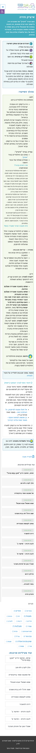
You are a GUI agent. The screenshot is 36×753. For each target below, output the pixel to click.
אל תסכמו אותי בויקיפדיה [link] (19, 674)
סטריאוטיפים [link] (26, 631)
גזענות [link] (27, 616)
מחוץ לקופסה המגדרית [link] (20, 697)
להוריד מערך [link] (27, 457)
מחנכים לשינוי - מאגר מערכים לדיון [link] (26, 9)
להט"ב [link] (9, 621)
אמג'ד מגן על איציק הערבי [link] (19, 726)
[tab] (18, 383)
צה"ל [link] (16, 636)
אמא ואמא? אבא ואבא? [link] (20, 682)
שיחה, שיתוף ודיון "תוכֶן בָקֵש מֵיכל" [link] (20, 659)
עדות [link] (14, 631)
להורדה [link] (29, 376)
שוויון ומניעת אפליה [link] (23, 641)
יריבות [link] (19, 621)
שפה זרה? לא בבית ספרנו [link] (19, 689)
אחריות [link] (28, 611)
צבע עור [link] (27, 636)
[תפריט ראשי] (2, 6)
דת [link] (18, 616)
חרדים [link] (29, 621)
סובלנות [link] (17, 626)
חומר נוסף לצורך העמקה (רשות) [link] (17, 383)
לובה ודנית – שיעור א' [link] (20, 719)
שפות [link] (21, 646)
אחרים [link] (17, 611)
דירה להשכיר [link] (24, 704)
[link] (2, 11)
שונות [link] (8, 641)
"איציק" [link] (25, 157)
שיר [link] (30, 646)
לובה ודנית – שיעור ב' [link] (20, 711)
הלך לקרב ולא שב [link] (22, 667)
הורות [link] (9, 616)
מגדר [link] (29, 626)
